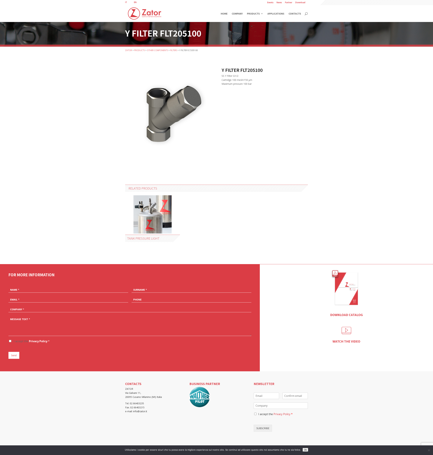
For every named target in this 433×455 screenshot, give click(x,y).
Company (237, 13)
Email (14, 299)
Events (270, 3)
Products (253, 13)
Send (14, 355)
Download (300, 3)
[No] (428, 450)
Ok (305, 449)
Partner (288, 3)
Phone (137, 299)
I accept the (31, 341)
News (279, 3)
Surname (140, 289)
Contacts (295, 13)
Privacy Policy (38, 341)
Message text (20, 319)
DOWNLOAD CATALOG (346, 314)
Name (14, 289)
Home (224, 13)
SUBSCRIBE (262, 428)
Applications (275, 13)
